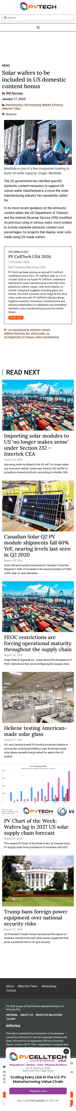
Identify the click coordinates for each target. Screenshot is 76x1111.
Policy (17, 108)
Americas (11, 114)
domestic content (40, 330)
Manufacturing (14, 105)
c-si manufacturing (18, 330)
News (6, 65)
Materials (7, 108)
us (47, 333)
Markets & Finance (52, 105)
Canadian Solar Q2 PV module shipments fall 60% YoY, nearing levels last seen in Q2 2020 (37, 545)
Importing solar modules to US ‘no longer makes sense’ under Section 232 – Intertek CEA (36, 445)
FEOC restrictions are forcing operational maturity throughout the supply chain (38, 643)
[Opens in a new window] (13, 1025)
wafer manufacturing (47, 337)
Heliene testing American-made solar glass (35, 731)
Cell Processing (32, 105)
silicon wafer (38, 333)
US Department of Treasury (19, 337)
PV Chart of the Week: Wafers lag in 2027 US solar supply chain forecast (36, 827)
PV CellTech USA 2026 (29, 256)
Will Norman (14, 93)
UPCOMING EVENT (18, 252)
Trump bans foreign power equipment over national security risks (35, 917)
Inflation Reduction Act (17, 333)
